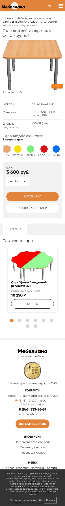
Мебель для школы (32, 447)
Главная (8, 18)
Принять (50, 500)
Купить (32, 304)
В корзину (32, 196)
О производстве (17, 468)
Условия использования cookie (26, 500)
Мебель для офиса (32, 452)
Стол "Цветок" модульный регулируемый (29, 284)
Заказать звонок (32, 424)
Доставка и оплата (44, 468)
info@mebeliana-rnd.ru (32, 414)
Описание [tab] (15, 229)
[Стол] (32, 266)
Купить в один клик (32, 207)
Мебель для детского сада (34, 18)
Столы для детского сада (20, 21)
